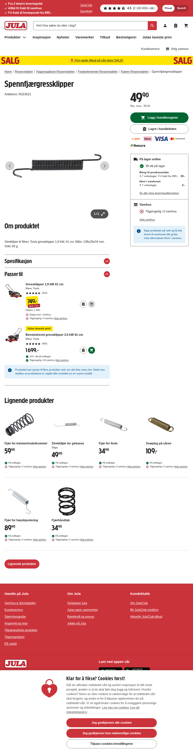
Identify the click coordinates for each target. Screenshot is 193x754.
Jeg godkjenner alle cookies (112, 722)
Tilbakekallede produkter (21, 630)
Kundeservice (150, 48)
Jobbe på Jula (76, 623)
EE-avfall (11, 643)
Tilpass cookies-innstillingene (111, 743)
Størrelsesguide (15, 616)
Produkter (13, 37)
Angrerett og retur (16, 623)
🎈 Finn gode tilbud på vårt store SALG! (96, 60)
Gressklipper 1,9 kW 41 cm (60, 288)
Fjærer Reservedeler (135, 71)
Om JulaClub (139, 603)
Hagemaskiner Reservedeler (55, 71)
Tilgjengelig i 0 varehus (48, 318)
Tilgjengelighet (14, 637)
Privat (168, 8)
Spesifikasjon (18, 261)
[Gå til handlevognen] (186, 25)
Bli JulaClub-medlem (144, 609)
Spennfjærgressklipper (167, 71)
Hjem (8, 71)
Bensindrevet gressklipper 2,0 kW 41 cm (60, 335)
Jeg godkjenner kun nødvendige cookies (111, 733)
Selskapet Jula (77, 603)
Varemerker (84, 37)
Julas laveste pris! (157, 37)
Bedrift (181, 8)
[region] (96, 712)
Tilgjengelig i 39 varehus (49, 360)
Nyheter (63, 37)
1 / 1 (96, 213)
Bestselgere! (126, 37)
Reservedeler (24, 71)
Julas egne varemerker (82, 609)
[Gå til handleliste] (175, 25)
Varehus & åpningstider (20, 603)
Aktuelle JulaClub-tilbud (146, 616)
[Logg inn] (165, 25)
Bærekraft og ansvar (80, 616)
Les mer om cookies (115, 707)
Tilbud (105, 37)
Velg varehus (179, 48)
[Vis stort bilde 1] (57, 165)
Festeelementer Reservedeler (98, 71)
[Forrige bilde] (9, 165)
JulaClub (86, 5)
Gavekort (86, 11)
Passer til (14, 274)
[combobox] (95, 25)
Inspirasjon (42, 37)
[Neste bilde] (104, 165)
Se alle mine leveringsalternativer (159, 193)
